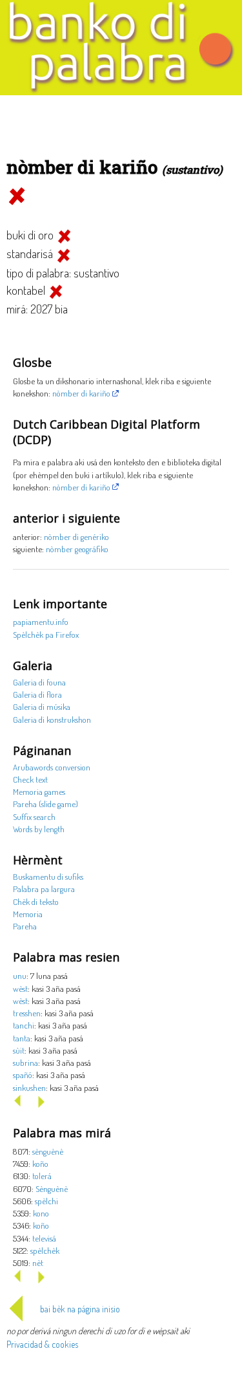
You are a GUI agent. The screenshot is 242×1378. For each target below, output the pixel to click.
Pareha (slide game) (45, 803)
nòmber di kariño (81, 392)
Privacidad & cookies (42, 1344)
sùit (19, 1050)
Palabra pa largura (44, 888)
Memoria (28, 913)
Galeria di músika (41, 706)
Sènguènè (51, 1188)
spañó (22, 1074)
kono (41, 1212)
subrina (25, 1062)
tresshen (27, 1012)
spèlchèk (44, 1250)
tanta (21, 1037)
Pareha (25, 925)
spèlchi (46, 1200)
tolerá (42, 1175)
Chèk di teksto (36, 901)
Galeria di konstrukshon (52, 719)
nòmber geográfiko (77, 548)
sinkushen (29, 1087)
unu (19, 975)
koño (40, 1163)
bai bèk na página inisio (80, 1308)
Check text (30, 779)
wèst (20, 988)
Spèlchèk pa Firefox (46, 634)
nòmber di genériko (76, 536)
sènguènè (47, 1151)
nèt (37, 1262)
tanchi (23, 1025)
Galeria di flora (37, 694)
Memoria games (39, 791)
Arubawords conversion (51, 766)
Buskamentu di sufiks (48, 876)
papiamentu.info (40, 621)
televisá (44, 1238)
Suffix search (34, 816)
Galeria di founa (39, 681)
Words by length (39, 828)
